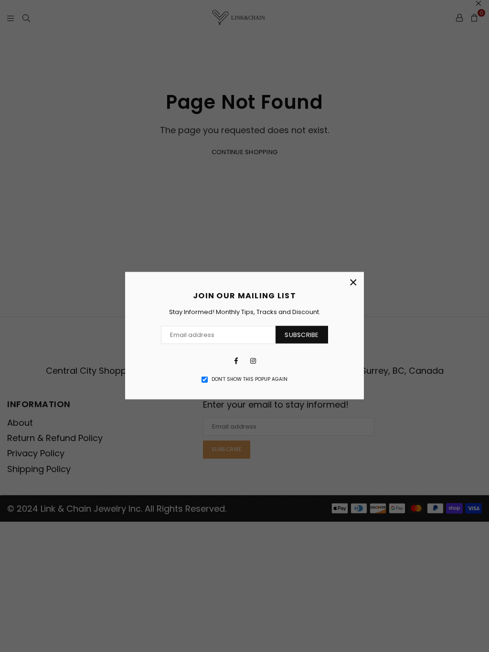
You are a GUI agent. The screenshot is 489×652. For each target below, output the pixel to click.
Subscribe (302, 334)
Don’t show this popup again (249, 379)
